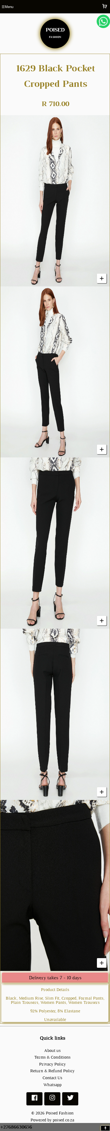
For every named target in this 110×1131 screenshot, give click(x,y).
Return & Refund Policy (52, 1070)
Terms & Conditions (52, 1057)
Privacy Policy (52, 1064)
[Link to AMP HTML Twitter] (70, 1100)
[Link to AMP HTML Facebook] (34, 1100)
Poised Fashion (60, 1113)
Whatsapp (52, 1084)
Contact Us (52, 1077)
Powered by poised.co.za (52, 1119)
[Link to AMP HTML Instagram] (52, 1100)
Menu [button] (7, 7)
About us (52, 1050)
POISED (55, 31)
